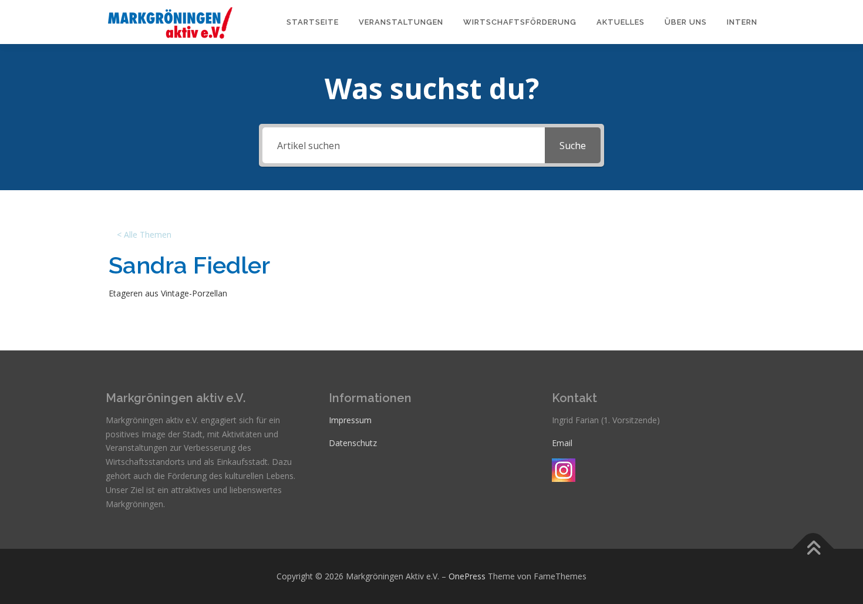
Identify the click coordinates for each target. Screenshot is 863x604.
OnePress (467, 576)
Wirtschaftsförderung (520, 22)
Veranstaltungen (401, 22)
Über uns (686, 22)
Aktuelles (620, 22)
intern (742, 22)
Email (562, 442)
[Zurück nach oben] (813, 549)
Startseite (312, 22)
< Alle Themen (144, 234)
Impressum (350, 420)
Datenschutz (353, 442)
